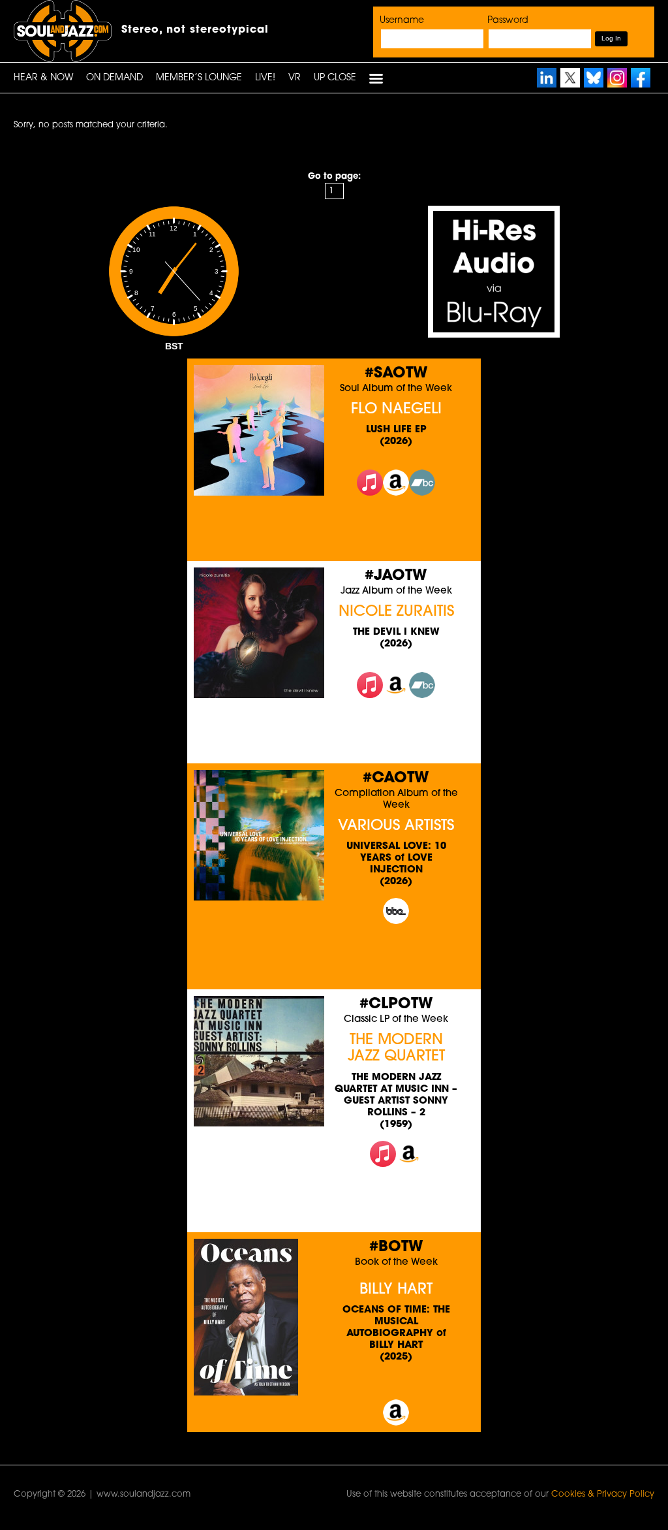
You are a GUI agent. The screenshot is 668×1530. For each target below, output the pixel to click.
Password (507, 20)
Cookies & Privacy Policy (602, 1494)
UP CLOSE (335, 78)
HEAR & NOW (43, 78)
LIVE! (265, 78)
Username (402, 20)
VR (294, 78)
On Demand (114, 78)
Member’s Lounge (199, 78)
